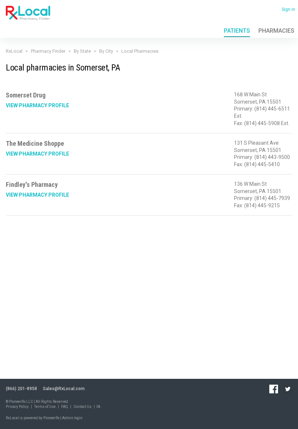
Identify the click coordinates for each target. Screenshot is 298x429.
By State (82, 51)
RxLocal (14, 51)
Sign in (288, 9)
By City (106, 51)
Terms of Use (45, 407)
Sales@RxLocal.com (64, 388)
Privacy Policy (17, 407)
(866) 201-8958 (21, 388)
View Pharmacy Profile (37, 105)
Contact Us (82, 407)
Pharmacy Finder (48, 51)
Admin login (72, 418)
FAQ (64, 407)
